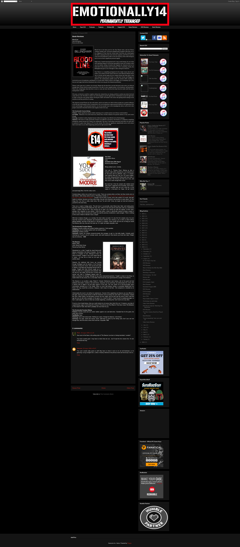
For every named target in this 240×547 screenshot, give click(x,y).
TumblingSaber (153, 88)
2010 (143, 244)
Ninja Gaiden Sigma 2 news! (150, 298)
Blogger (129, 543)
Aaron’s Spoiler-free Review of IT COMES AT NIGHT (156, 126)
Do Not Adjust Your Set (149, 260)
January (145, 339)
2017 (143, 228)
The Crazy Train (153, 62)
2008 (143, 342)
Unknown (79, 348)
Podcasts (92, 27)
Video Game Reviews (149, 303)
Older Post (130, 388)
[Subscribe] (163, 70)
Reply (78, 343)
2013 (143, 237)
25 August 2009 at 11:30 (87, 333)
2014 (143, 235)
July (144, 325)
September (146, 256)
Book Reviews (156, 27)
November (146, 251)
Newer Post (76, 388)
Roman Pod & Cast (153, 113)
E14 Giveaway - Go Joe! (149, 275)
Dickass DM (110, 27)
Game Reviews (133, 27)
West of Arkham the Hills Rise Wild (152, 268)
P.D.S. (78, 333)
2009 (143, 247)
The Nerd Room (153, 96)
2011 (143, 242)
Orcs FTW (145, 296)
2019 (143, 223)
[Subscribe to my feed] (144, 70)
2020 (143, 221)
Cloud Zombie (143, 201)
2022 (143, 216)
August (145, 258)
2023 (143, 213)
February (145, 337)
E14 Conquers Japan (148, 282)
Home (74, 27)
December (146, 249)
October (145, 254)
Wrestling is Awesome (149, 272)
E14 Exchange (147, 291)
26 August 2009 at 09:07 (89, 348)
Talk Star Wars (153, 78)
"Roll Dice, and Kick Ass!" (147, 204)
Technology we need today (150, 301)
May (144, 329)
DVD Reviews (145, 27)
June (144, 327)
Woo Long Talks (152, 104)
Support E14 (121, 27)
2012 (143, 240)
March (145, 334)
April (144, 332)
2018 (143, 225)
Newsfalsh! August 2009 (149, 286)
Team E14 (83, 27)
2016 (143, 230)
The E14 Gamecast (154, 70)
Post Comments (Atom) (106, 394)
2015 (143, 232)
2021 (143, 218)
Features (100, 27)
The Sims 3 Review (153, 167)
